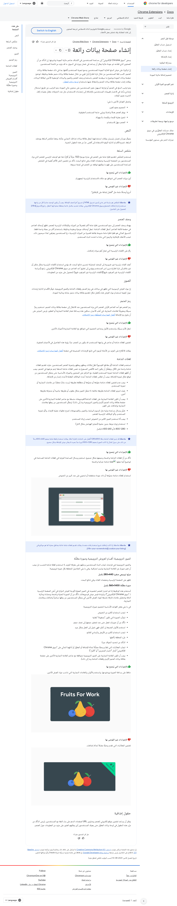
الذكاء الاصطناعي (123, 18)
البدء (160, 18)
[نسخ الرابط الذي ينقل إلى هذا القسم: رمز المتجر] (117, 301)
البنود (134, 900)
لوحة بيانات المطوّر (71, 81)
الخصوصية (126, 900)
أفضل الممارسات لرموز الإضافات (50, 350)
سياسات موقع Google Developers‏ (96, 852)
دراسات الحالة (113, 3)
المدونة (100, 3)
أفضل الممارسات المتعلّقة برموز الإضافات (99, 314)
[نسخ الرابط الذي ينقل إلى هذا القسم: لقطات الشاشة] (114, 359)
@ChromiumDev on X (36, 875)
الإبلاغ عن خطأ (131, 875)
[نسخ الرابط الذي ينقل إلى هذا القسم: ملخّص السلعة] (114, 151)
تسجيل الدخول (8, 3)
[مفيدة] (37, 42)
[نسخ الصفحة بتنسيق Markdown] (60, 50)
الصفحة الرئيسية (125, 41)
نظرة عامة (170, 18)
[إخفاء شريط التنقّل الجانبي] (143, 901)
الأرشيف (88, 884)
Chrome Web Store (80, 18)
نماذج (96, 18)
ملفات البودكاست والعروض (81, 888)
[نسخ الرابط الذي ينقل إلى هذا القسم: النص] (122, 130)
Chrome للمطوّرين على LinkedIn (32, 884)
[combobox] (60, 3)
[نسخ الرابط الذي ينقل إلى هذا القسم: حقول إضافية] (111, 813)
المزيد (91, 3)
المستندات (130, 3)
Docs (170, 12)
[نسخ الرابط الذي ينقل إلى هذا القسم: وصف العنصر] (115, 219)
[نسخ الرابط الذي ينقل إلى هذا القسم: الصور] (121, 281)
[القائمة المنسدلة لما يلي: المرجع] (104, 17)
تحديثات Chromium (83, 875)
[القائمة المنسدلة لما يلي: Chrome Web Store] (67, 17)
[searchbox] (158, 26)
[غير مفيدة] (33, 42)
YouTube (41, 880)
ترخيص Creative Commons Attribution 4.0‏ (93, 849)
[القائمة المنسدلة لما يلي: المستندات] (123, 3)
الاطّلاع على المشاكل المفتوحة (126, 880)
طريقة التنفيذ (138, 18)
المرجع (109, 18)
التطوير (150, 18)
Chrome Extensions (150, 12)
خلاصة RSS (41, 888)
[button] (160, 38)
